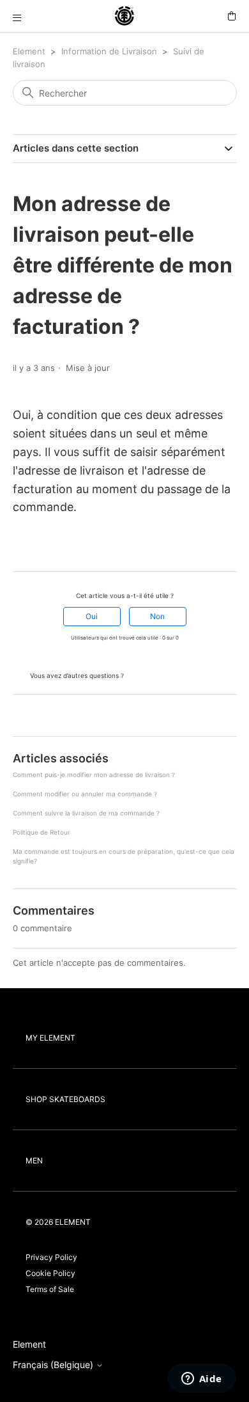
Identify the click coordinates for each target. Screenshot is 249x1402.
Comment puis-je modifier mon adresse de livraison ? (94, 774)
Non (157, 616)
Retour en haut (45, 716)
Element (29, 51)
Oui (92, 616)
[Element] (124, 16)
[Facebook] (18, 548)
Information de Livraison (109, 51)
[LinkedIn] (54, 548)
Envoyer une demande (173, 674)
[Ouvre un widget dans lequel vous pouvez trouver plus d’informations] (201, 1380)
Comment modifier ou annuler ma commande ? (85, 794)
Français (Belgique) (54, 1365)
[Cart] (231, 16)
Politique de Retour (41, 832)
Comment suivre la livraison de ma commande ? (86, 813)
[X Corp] (36, 548)
